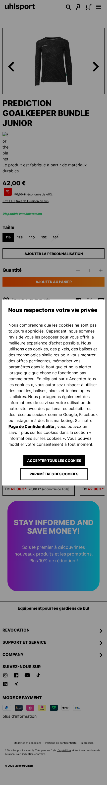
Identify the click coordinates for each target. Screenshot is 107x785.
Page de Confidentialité (31, 426)
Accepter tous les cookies (54, 460)
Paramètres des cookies (54, 474)
